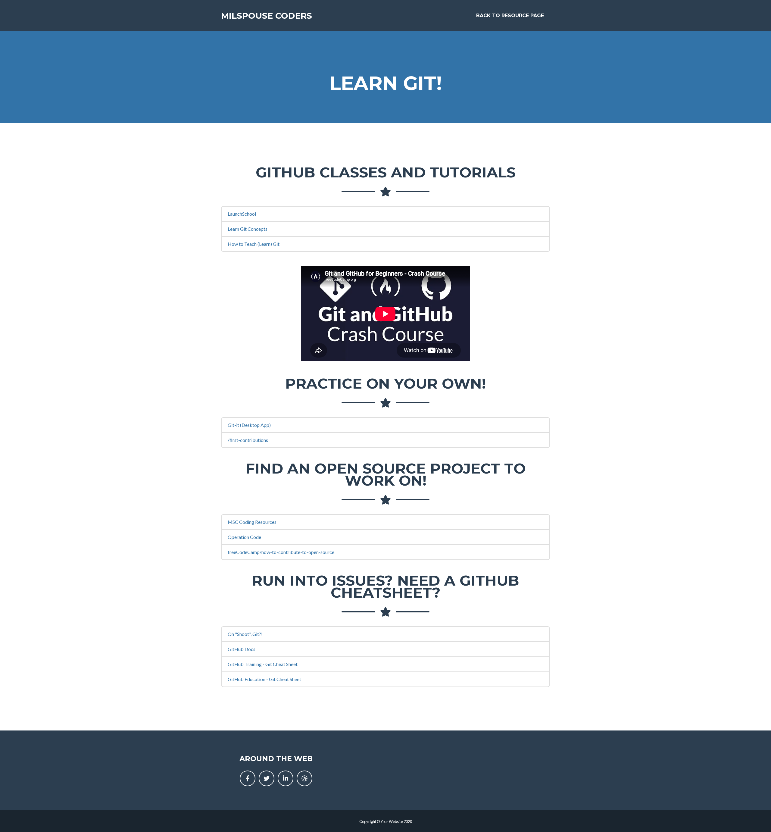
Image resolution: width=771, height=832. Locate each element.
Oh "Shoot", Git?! (245, 634)
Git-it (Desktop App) (249, 425)
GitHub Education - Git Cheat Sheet (264, 679)
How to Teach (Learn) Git (253, 244)
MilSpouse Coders (266, 16)
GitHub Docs (241, 649)
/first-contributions (248, 440)
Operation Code (244, 537)
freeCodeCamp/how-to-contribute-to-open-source (281, 552)
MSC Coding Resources (252, 522)
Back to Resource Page (510, 15)
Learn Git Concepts (247, 229)
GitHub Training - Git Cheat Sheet (263, 664)
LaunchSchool (242, 214)
